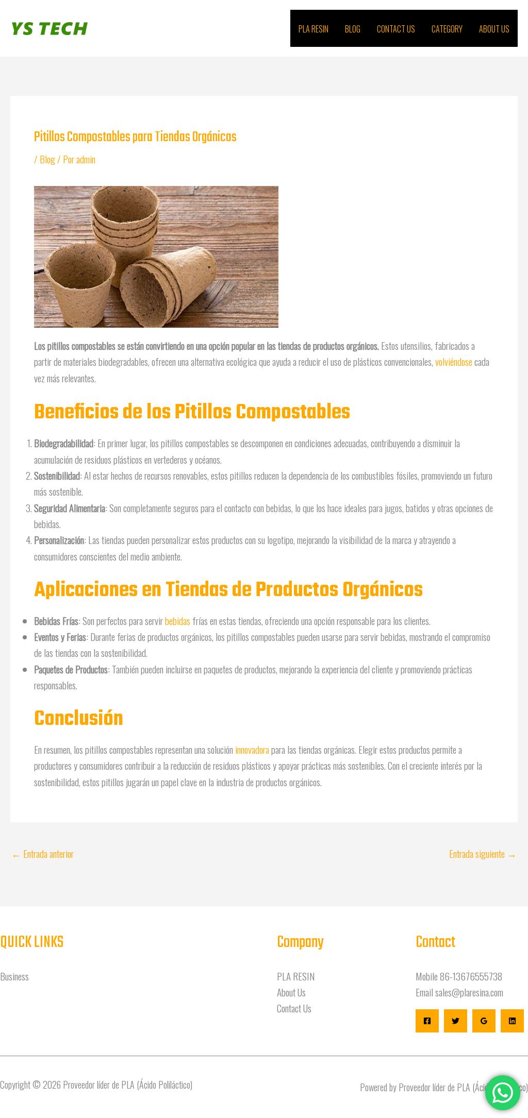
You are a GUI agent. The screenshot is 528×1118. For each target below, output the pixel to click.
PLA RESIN (313, 29)
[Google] (484, 1020)
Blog (352, 29)
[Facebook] (427, 1020)
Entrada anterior (42, 853)
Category (447, 29)
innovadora (253, 749)
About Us (494, 29)
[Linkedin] (512, 1020)
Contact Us (396, 29)
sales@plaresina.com (469, 992)
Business (14, 976)
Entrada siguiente (483, 853)
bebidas (178, 620)
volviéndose (454, 361)
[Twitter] (455, 1020)
